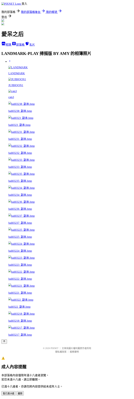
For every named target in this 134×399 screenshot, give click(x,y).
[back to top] (4, 341)
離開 (20, 393)
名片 (32, 44)
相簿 (9, 44)
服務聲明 (74, 351)
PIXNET (54, 348)
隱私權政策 (60, 351)
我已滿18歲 (8, 393)
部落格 (20, 44)
